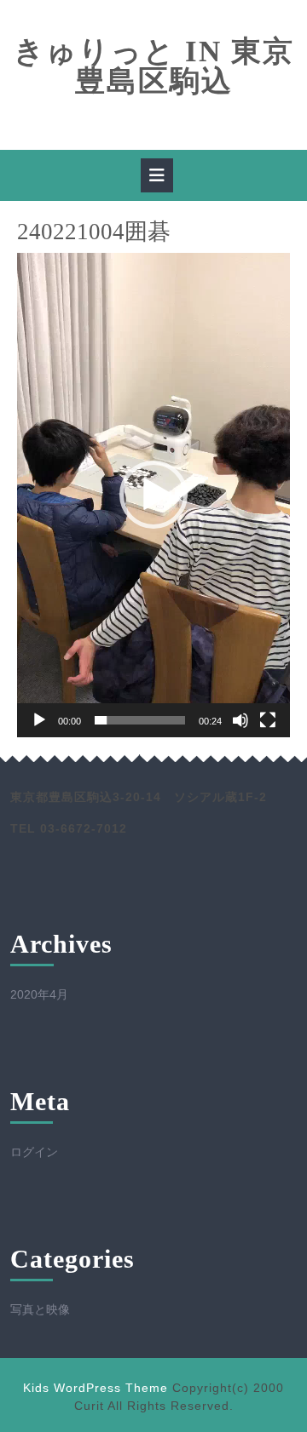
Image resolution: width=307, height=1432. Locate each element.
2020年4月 (39, 994)
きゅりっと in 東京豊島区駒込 (154, 66)
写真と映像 (40, 1309)
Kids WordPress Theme (95, 1388)
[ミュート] (240, 720)
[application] (153, 495)
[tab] (157, 175)
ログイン (34, 1152)
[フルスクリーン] (267, 720)
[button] (153, 495)
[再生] (39, 720)
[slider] (140, 720)
